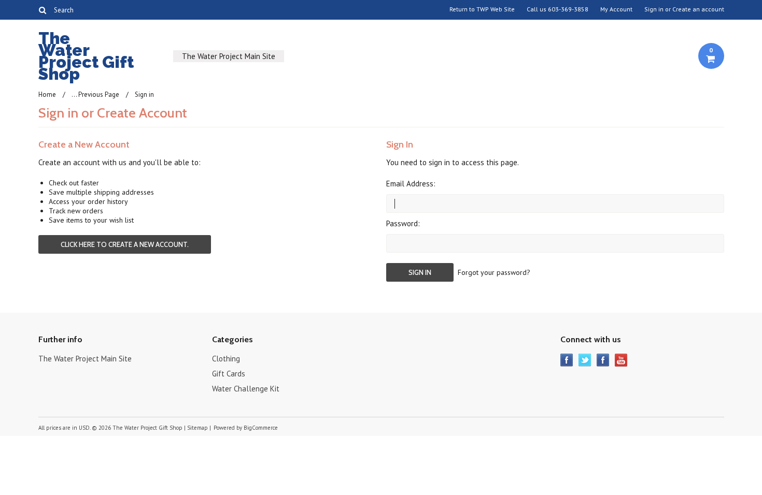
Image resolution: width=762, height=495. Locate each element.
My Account (616, 9)
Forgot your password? (494, 272)
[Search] (42, 9)
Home (47, 94)
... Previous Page (95, 94)
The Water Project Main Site (228, 56)
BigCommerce (261, 427)
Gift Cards (228, 373)
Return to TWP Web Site (482, 9)
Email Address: (410, 183)
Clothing (226, 358)
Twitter (584, 360)
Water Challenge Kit (245, 389)
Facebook (566, 360)
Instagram (603, 360)
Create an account (698, 9)
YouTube (621, 360)
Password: (403, 223)
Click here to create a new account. (125, 244)
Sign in (654, 9)
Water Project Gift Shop (86, 57)
